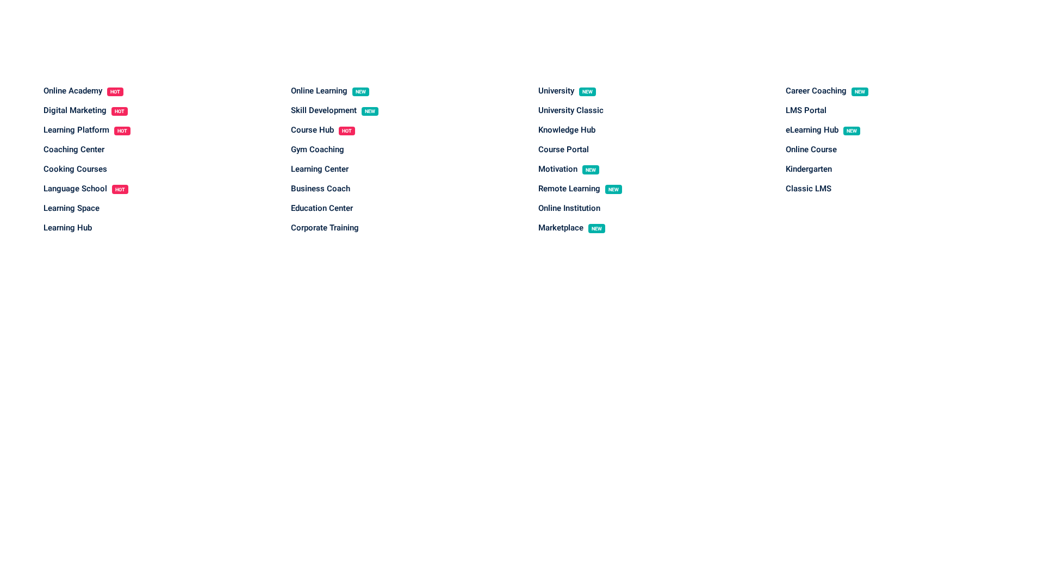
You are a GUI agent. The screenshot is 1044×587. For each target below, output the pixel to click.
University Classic (571, 110)
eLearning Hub (821, 130)
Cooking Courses (75, 169)
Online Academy (82, 91)
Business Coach (320, 189)
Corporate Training (325, 228)
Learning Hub (68, 228)
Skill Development (333, 110)
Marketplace (570, 228)
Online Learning (328, 91)
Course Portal (563, 149)
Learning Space (72, 208)
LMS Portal (806, 110)
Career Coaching (825, 91)
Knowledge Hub (566, 130)
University (565, 91)
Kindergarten (809, 169)
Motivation (567, 169)
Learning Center (320, 169)
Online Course (811, 149)
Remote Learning (578, 189)
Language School (84, 189)
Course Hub (321, 130)
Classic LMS (808, 189)
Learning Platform (85, 130)
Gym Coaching (317, 149)
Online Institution (569, 208)
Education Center (322, 208)
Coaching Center (74, 149)
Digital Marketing (84, 110)
